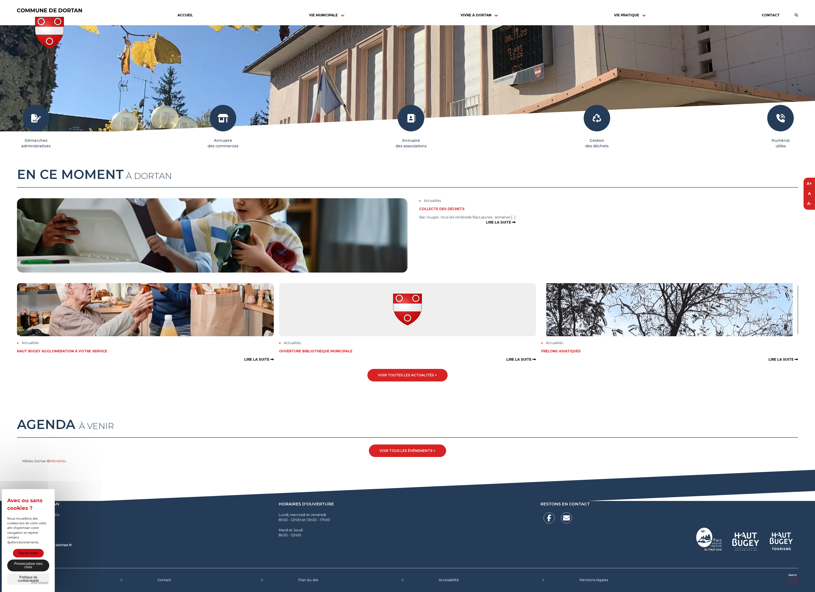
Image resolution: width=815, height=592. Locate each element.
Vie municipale (323, 15)
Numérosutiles (780, 143)
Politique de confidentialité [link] (28, 578)
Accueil (185, 15)
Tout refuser (39, 583)
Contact (771, 15)
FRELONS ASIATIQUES (561, 351)
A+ (809, 183)
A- (809, 203)
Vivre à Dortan (476, 15)
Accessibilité (449, 580)
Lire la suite (499, 222)
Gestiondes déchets (596, 143)
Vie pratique (626, 15)
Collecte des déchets (442, 209)
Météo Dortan (34, 461)
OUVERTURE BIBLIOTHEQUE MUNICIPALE (315, 351)
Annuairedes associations (411, 143)
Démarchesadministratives (36, 143)
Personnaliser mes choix (28, 565)
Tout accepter (28, 553)
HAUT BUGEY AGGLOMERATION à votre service (62, 351)
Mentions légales (593, 580)
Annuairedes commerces (223, 143)
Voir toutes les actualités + (407, 375)
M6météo (58, 461)
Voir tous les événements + (407, 451)
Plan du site (308, 580)
